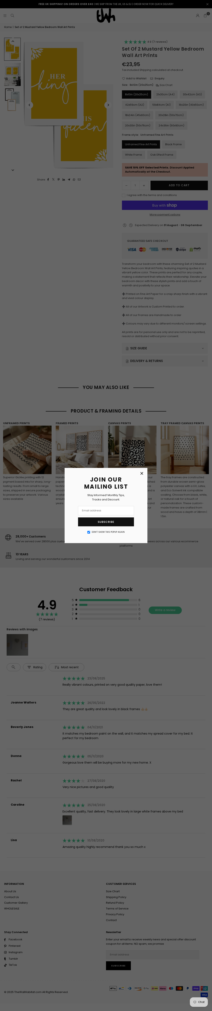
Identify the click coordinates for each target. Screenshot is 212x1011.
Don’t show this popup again (108, 532)
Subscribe (106, 522)
